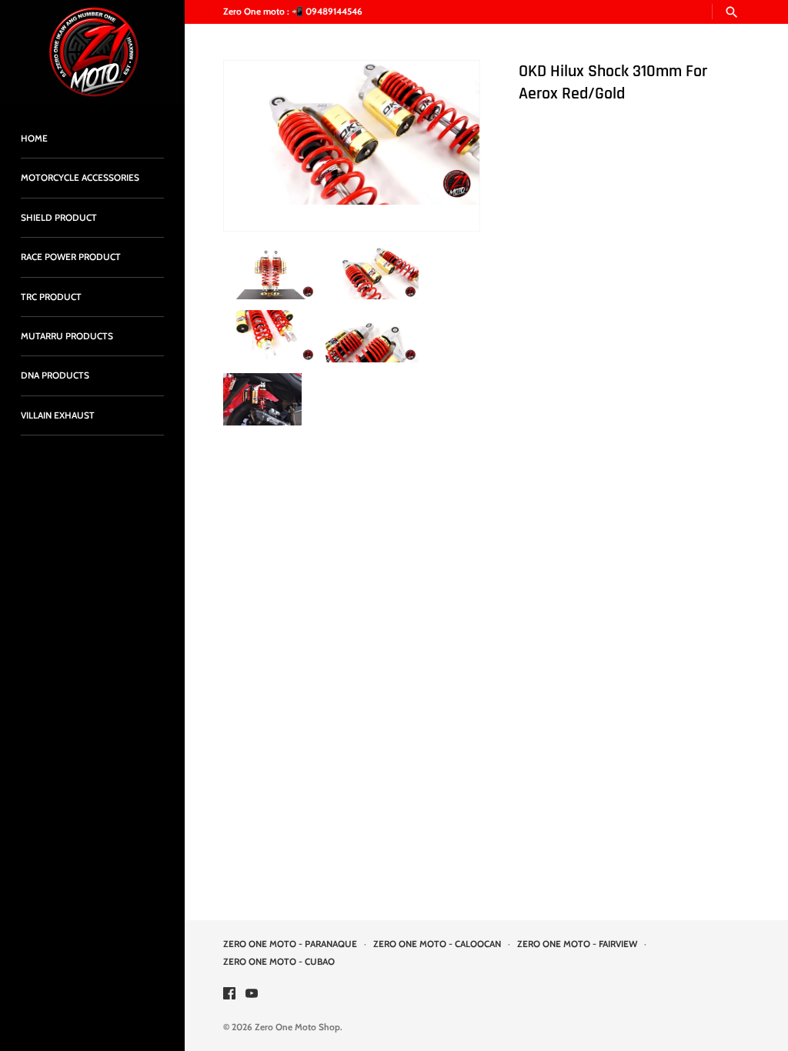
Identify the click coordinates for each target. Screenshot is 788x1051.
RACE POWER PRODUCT (71, 257)
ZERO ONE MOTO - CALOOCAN (437, 944)
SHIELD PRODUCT (59, 217)
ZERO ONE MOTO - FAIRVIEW (577, 944)
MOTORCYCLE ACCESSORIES (80, 177)
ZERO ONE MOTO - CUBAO (279, 961)
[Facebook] (229, 994)
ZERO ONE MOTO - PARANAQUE (290, 944)
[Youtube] (251, 994)
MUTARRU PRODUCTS (67, 336)
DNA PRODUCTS (55, 375)
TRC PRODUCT (51, 297)
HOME (34, 138)
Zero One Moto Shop (297, 1027)
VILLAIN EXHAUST (58, 415)
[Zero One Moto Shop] (92, 52)
